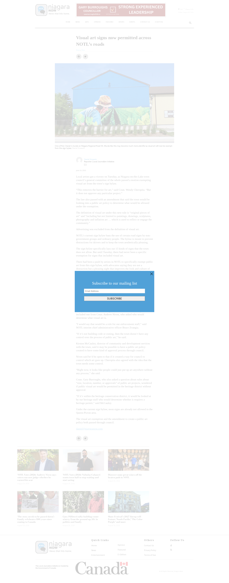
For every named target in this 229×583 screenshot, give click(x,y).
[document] (114, 291)
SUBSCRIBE (114, 298)
